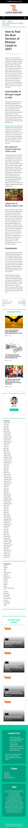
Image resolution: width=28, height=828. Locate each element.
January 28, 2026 (9, 646)
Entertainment (7, 577)
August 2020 (7, 547)
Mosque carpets (11, 54)
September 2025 (8, 441)
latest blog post (8, 807)
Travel (5, 605)
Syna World (9, 811)
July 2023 (6, 486)
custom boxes (16, 793)
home (7, 804)
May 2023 (6, 490)
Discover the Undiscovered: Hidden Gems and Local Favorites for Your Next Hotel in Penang (13, 667)
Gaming (5, 583)
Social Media (7, 602)
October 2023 (7, 481)
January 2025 (7, 455)
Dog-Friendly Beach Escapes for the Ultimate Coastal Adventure (14, 717)
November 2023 (8, 479)
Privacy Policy (7, 776)
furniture (6, 581)
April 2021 (6, 533)
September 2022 (8, 503)
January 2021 (7, 538)
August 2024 (7, 464)
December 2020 (8, 540)
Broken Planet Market (13, 791)
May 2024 (6, 469)
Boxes (6, 791)
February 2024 (7, 474)
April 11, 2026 (8, 360)
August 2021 (7, 526)
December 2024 (8, 457)
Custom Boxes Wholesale (14, 795)
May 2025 (6, 448)
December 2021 (8, 519)
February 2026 (7, 433)
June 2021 (6, 529)
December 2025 (8, 436)
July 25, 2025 (8, 695)
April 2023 (6, 491)
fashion (16, 802)
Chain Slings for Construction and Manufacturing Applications (16, 744)
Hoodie (20, 804)
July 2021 (6, 528)
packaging (9, 809)
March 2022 (7, 514)
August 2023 (7, 484)
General (5, 584)
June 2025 (6, 446)
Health (5, 586)
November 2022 (8, 500)
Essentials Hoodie (16, 800)
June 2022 (6, 509)
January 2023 (7, 496)
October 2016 (7, 555)
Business (6, 567)
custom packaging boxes (11, 798)
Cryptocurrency (7, 572)
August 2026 (7, 422)
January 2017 (7, 553)
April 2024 (6, 471)
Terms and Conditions (9, 777)
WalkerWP (19, 826)
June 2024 (6, 467)
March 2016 (7, 557)
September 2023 (8, 483)
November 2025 (8, 438)
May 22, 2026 (8, 335)
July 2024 (6, 465)
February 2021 (7, 536)
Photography (7, 595)
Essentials (10, 800)
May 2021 (6, 531)
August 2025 (7, 443)
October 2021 (7, 522)
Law (5, 589)
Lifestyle (20, 53)
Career (5, 569)
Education (6, 574)
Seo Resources (7, 598)
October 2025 (7, 440)
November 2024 (8, 459)
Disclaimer (6, 774)
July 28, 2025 (8, 670)
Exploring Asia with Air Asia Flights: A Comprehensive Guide (13, 692)
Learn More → (14, 409)
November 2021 (8, 521)
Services (6, 600)
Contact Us (6, 772)
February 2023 (7, 495)
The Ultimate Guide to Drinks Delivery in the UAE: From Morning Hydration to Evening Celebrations (13, 382)
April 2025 (6, 450)
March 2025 (7, 452)
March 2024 (7, 472)
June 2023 (6, 488)
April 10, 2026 (8, 386)
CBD (5, 570)
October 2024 (7, 460)
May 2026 (6, 427)
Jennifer (8, 53)
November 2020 (8, 541)
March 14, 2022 (14, 53)
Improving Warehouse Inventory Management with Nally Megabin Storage (17, 739)
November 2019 (8, 550)
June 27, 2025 (9, 719)
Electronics (6, 576)
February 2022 (7, 515)
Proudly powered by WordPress (14, 824)
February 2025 (7, 453)
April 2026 (6, 429)
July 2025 (6, 445)
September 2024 (8, 462)
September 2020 (8, 545)
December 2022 (8, 498)
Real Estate (6, 596)
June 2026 (6, 426)
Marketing (6, 593)
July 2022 (6, 507)
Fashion (6, 579)
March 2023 (7, 493)
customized (13, 233)
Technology (6, 603)
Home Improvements (9, 588)
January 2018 (7, 552)
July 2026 (6, 424)
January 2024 (7, 476)
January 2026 (7, 434)
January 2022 (7, 517)
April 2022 (6, 512)
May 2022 (6, 510)
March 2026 (7, 431)
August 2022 (7, 505)
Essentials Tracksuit (10, 802)
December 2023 (8, 478)
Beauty (5, 565)
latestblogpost (15, 807)
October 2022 (7, 502)
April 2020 (6, 548)
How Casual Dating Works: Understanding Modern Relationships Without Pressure (13, 331)
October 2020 (7, 543)
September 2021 (8, 524)
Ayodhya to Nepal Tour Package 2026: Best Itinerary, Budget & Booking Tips (13, 643)
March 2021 (7, 534)
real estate (14, 809)
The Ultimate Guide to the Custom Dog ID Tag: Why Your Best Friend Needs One (13, 356)
